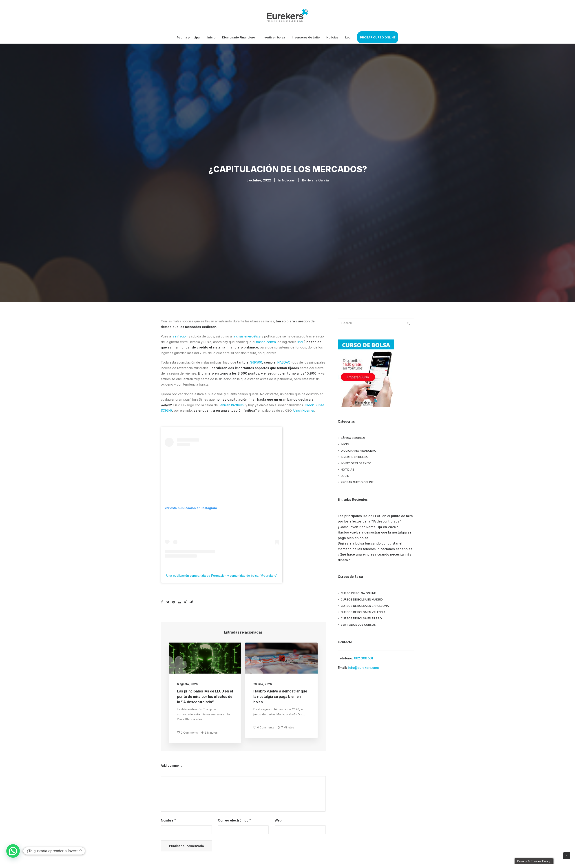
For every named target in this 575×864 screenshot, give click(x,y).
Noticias (332, 37)
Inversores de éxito (306, 37)
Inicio (211, 37)
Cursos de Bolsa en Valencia (363, 612)
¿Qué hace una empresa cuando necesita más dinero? (374, 557)
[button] (13, 851)
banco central (266, 342)
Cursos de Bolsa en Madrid (362, 599)
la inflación (180, 336)
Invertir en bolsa (273, 37)
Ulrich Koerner (303, 410)
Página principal (189, 37)
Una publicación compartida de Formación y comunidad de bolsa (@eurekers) (221, 575)
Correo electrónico (234, 820)
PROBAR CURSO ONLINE (378, 37)
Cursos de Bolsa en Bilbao (361, 618)
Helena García (318, 180)
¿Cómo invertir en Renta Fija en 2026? (368, 527)
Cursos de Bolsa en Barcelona (365, 605)
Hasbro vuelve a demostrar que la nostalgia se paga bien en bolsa (280, 696)
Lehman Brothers (231, 405)
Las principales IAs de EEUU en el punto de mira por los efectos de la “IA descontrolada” (205, 696)
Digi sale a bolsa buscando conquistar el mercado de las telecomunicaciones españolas (375, 546)
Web (278, 820)
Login (349, 37)
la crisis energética (247, 336)
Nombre (168, 820)
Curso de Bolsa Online (358, 593)
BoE (301, 342)
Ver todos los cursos (358, 624)
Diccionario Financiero (238, 37)
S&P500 (256, 362)
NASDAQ (283, 362)
